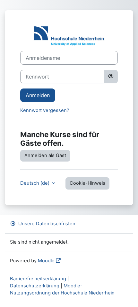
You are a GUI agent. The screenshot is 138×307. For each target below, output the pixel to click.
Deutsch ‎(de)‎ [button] (35, 183)
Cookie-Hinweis (87, 183)
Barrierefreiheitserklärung (38, 279)
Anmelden (38, 95)
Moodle (46, 261)
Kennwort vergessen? (44, 110)
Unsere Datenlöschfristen (46, 224)
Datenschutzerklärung (34, 286)
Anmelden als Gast (45, 155)
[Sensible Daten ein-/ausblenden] (111, 76)
